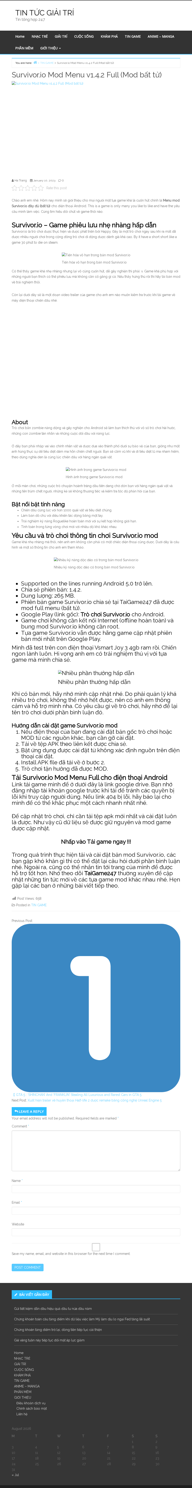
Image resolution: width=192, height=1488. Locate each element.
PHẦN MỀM (24, 48)
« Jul (15, 1475)
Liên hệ (21, 1414)
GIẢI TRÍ (61, 36)
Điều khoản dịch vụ (30, 1403)
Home (20, 36)
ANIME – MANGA (161, 36)
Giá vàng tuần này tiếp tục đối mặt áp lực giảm (49, 1340)
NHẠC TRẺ (40, 36)
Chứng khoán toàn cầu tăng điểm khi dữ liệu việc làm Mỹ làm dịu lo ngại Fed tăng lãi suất (82, 1319)
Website (18, 1224)
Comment (20, 1126)
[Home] (35, 62)
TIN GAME (133, 36)
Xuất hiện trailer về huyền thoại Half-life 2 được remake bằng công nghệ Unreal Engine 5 (95, 1100)
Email (17, 1202)
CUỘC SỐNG (84, 36)
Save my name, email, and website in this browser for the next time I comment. (71, 1254)
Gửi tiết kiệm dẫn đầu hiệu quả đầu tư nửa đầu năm (53, 1309)
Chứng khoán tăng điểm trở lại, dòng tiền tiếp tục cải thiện (58, 1330)
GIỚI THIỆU (49, 48)
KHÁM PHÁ (109, 36)
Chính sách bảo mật (31, 1408)
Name (17, 1181)
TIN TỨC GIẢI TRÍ (44, 12)
